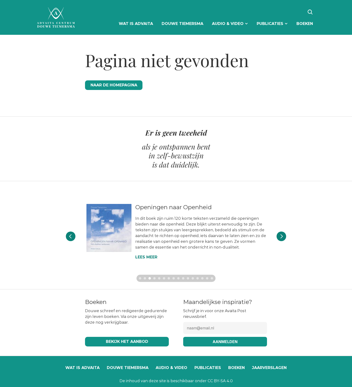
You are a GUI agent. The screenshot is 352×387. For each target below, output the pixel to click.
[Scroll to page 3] (149, 278)
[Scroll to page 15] (207, 278)
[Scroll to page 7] (168, 278)
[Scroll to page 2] (144, 278)
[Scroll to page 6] (164, 278)
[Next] (281, 236)
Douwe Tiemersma (127, 367)
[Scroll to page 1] (139, 278)
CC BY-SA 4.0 (220, 381)
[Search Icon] (310, 12)
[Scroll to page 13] (197, 278)
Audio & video (171, 367)
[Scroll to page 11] (188, 278)
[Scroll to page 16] (213, 278)
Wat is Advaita (82, 367)
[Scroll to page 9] (178, 278)
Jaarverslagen (269, 367)
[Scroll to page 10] (183, 278)
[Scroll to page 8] (173, 278)
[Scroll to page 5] (159, 278)
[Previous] (70, 236)
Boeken (236, 367)
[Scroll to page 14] (202, 278)
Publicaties (207, 367)
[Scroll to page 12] (192, 278)
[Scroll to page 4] (154, 278)
